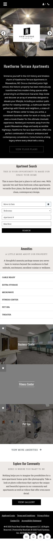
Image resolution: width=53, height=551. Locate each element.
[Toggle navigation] (5, 4)
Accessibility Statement (31, 520)
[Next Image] (50, 33)
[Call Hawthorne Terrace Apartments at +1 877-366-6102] (48, 4)
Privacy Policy (43, 515)
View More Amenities (25, 449)
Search (26, 230)
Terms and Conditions (26, 515)
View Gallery (26, 502)
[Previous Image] (3, 33)
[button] (44, 4)
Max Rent (7, 224)
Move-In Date (9, 204)
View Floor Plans (27, 149)
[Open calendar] (48, 204)
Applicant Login (8, 515)
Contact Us (14, 521)
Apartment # (9, 217)
